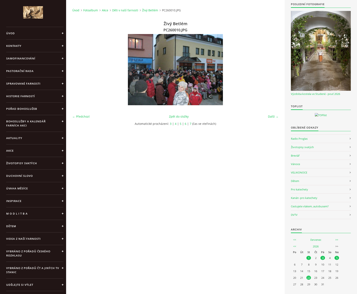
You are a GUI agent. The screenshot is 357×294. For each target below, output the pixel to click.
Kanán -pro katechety (304, 198)
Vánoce (295, 164)
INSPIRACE (13, 201)
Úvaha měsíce (17, 188)
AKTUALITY (14, 138)
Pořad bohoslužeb (21, 109)
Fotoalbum (90, 10)
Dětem (295, 181)
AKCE (10, 150)
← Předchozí (81, 116)
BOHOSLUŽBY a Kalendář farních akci (26, 123)
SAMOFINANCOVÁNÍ (20, 58)
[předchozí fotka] (79, 69)
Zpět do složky (179, 116)
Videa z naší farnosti (23, 239)
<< (294, 240)
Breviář (295, 155)
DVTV (294, 215)
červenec (315, 240)
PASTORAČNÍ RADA (20, 71)
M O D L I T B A (17, 213)
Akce (105, 10)
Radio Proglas (299, 139)
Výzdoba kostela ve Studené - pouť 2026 (315, 94)
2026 (316, 246)
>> (336, 240)
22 (308, 278)
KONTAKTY (13, 46)
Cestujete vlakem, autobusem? (310, 206)
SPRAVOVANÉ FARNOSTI (23, 83)
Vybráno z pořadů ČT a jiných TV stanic (32, 270)
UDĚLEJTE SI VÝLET (19, 285)
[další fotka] (271, 69)
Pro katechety (299, 189)
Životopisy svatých (21, 163)
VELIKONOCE (299, 172)
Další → (273, 116)
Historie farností (20, 96)
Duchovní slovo (19, 176)
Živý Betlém (150, 10)
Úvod (10, 33)
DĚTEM (11, 226)
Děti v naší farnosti (125, 10)
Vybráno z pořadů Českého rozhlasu (28, 253)
